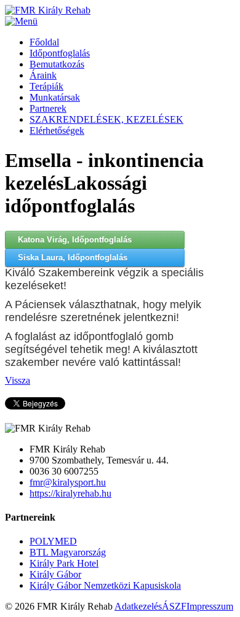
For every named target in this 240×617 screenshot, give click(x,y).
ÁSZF (174, 606)
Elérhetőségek (57, 130)
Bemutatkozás (57, 64)
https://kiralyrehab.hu (70, 493)
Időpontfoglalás (60, 53)
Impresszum (209, 606)
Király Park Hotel (64, 563)
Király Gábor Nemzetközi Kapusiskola (105, 585)
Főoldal (44, 42)
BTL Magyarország (68, 552)
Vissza (17, 380)
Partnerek (48, 108)
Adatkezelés (138, 606)
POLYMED (53, 541)
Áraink (43, 75)
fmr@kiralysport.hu (68, 482)
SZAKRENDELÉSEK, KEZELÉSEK (106, 119)
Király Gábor (55, 574)
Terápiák (46, 86)
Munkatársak (55, 97)
